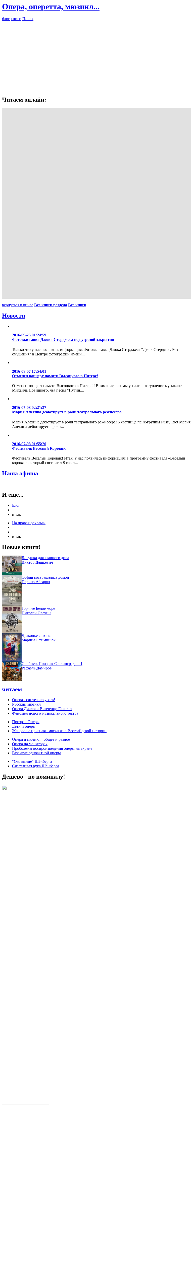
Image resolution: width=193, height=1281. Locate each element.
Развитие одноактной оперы (36, 753)
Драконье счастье (36, 635)
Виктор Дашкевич (37, 562)
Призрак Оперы (25, 722)
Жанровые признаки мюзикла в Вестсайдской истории (59, 731)
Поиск (27, 19)
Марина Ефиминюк (39, 640)
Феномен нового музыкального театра (45, 713)
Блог (16, 505)
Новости (13, 315)
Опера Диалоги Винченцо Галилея (42, 709)
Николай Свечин (36, 613)
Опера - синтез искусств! (33, 700)
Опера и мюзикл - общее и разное (41, 739)
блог (6, 19)
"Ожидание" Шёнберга (32, 761)
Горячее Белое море (38, 608)
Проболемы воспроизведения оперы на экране (52, 748)
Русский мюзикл (26, 704)
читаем (12, 689)
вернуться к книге (17, 305)
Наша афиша (20, 473)
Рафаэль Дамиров (37, 668)
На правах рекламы (28, 523)
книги (16, 19)
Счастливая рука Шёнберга (35, 766)
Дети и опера (23, 726)
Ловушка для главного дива (45, 558)
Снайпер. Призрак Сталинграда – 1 (52, 663)
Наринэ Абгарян (36, 582)
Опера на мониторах (29, 744)
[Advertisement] (96, 56)
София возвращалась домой (45, 577)
